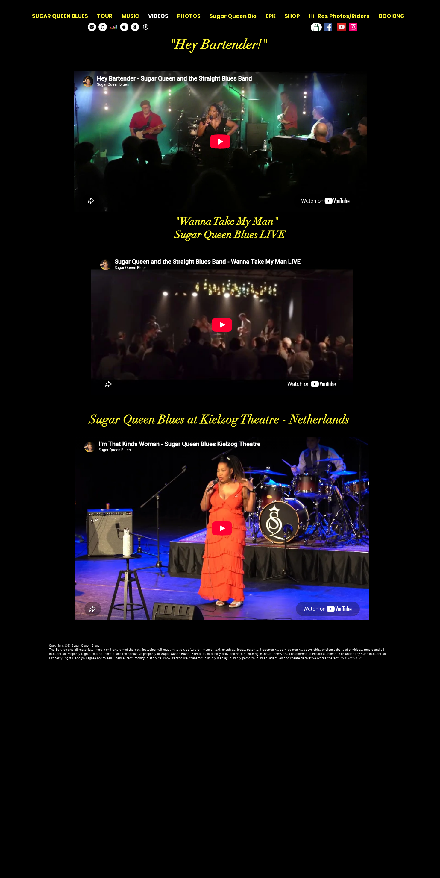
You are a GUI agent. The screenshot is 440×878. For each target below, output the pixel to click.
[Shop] (316, 27)
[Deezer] (113, 27)
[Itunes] (102, 27)
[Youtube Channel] (341, 27)
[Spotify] (92, 27)
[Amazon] (135, 27)
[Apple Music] (124, 27)
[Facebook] (328, 27)
